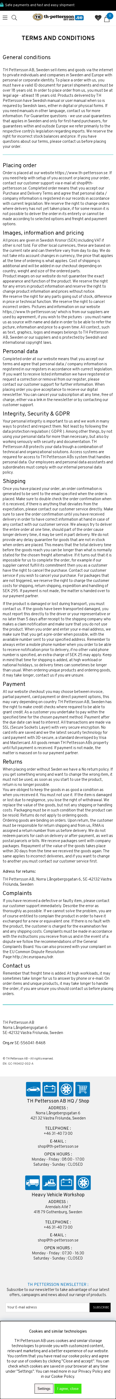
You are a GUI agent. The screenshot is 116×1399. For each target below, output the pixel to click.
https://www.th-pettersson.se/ (30, 312)
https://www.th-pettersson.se (81, 173)
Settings (43, 1389)
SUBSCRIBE (100, 1307)
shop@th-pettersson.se (58, 1146)
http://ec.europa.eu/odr (33, 957)
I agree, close (68, 1389)
